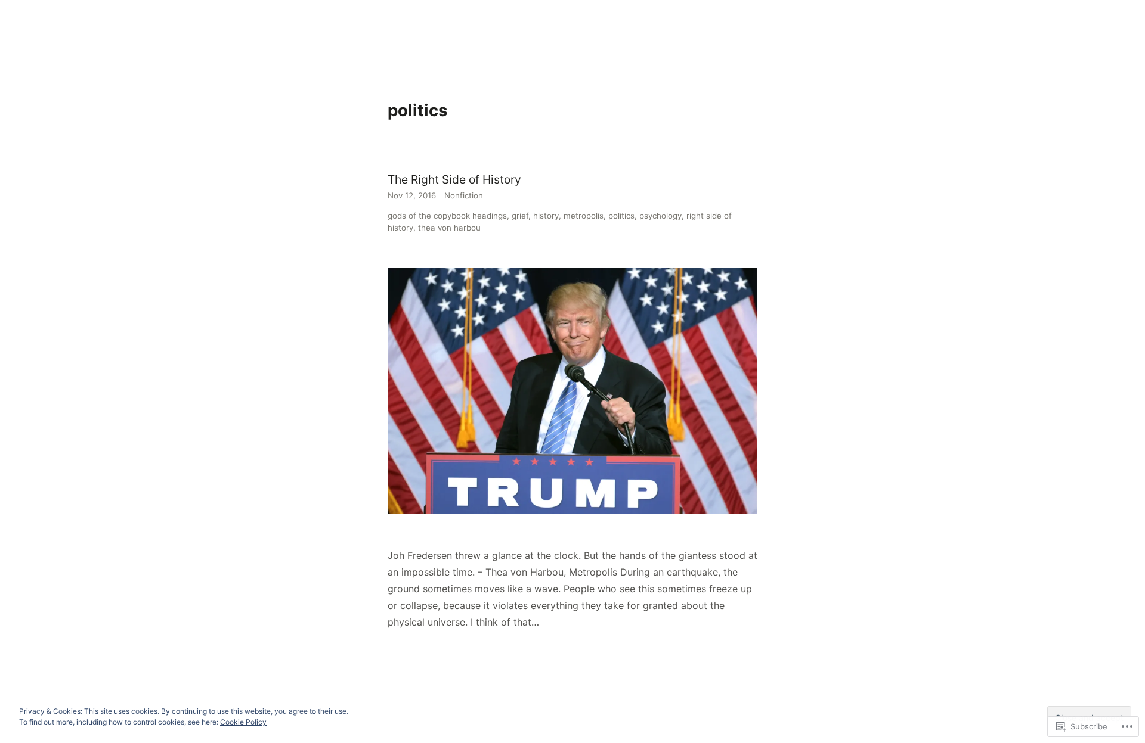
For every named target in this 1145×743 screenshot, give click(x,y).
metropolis (584, 215)
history (546, 215)
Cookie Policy (243, 721)
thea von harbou (449, 227)
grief (520, 215)
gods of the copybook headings (447, 215)
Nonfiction (463, 195)
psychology (660, 215)
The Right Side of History (454, 179)
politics (621, 215)
